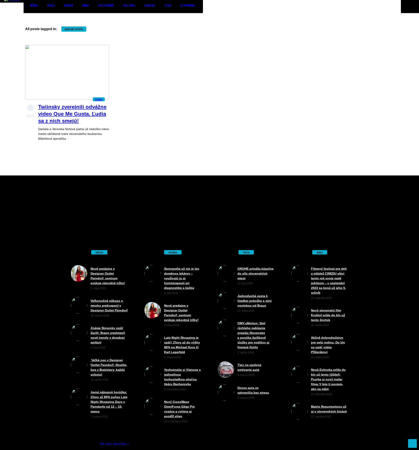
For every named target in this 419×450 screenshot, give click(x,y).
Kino (85, 5)
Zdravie (149, 5)
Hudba (68, 5)
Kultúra (129, 5)
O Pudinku (187, 5)
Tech (167, 5)
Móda (34, 5)
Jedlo (51, 5)
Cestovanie (106, 5)
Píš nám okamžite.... (114, 443)
